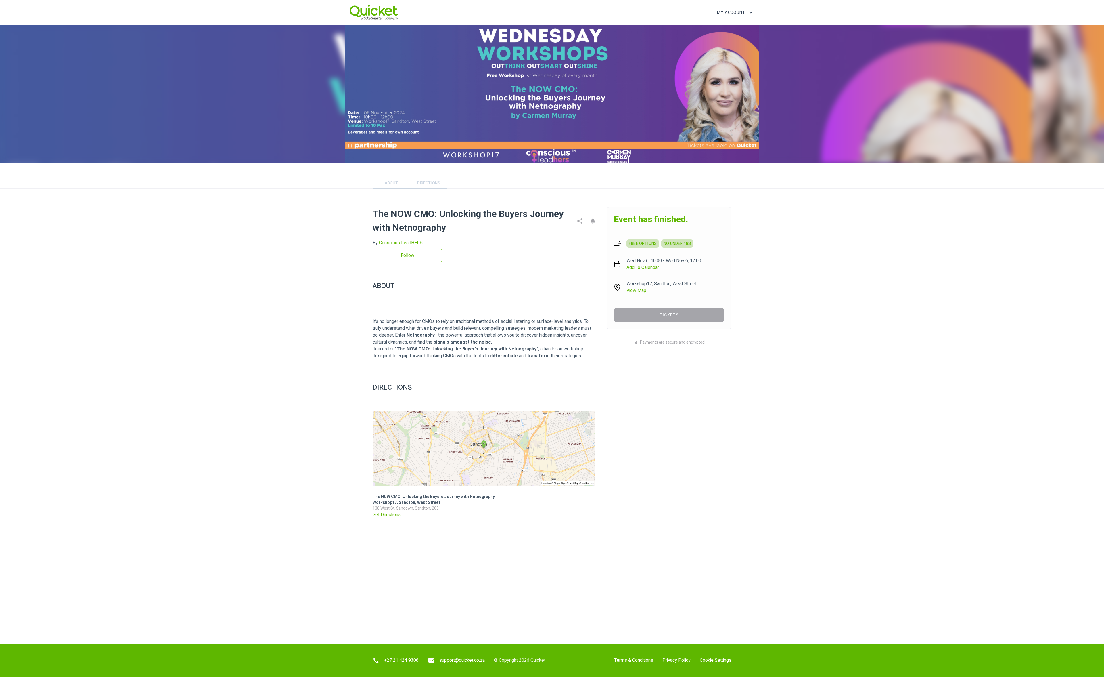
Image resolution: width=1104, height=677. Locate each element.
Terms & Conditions (633, 660)
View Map (636, 290)
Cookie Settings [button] (715, 660)
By (398, 242)
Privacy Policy (676, 660)
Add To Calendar (642, 267)
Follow (407, 255)
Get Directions (387, 514)
